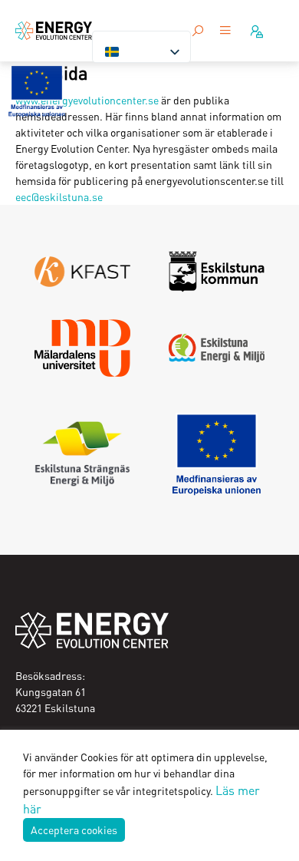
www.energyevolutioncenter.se (87, 100)
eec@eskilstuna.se (59, 196)
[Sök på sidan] (198, 31)
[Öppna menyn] (225, 31)
